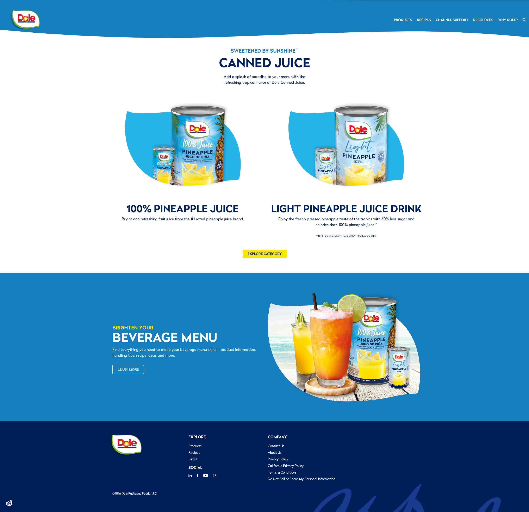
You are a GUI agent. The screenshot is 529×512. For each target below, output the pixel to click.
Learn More (128, 369)
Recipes (194, 452)
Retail (192, 459)
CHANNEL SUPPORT (452, 19)
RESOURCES (483, 19)
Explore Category (265, 253)
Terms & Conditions (282, 472)
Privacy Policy (278, 459)
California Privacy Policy (286, 465)
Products (194, 445)
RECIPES (424, 19)
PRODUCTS (403, 19)
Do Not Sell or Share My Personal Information (301, 478)
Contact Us (276, 445)
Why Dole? (508, 19)
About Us (274, 452)
